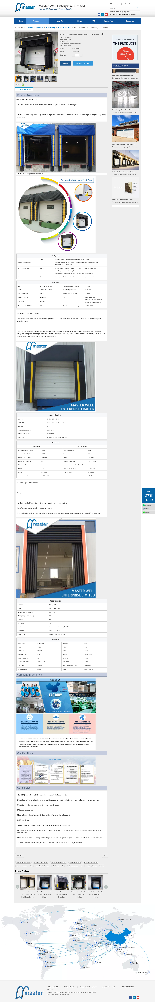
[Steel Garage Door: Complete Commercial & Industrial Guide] (125, 126)
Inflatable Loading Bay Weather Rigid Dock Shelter (46, 894)
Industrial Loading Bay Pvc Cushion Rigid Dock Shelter (29, 894)
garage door (126, 11)
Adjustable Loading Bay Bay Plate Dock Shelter (97, 894)
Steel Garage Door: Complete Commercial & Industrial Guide (124, 129)
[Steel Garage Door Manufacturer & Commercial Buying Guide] (125, 92)
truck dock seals (75, 862)
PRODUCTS (53, 986)
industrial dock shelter (58, 862)
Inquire (65, 63)
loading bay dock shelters (95, 866)
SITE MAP (92, 992)
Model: (62, 48)
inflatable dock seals (91, 862)
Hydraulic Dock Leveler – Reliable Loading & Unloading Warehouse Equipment (124, 157)
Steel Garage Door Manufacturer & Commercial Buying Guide (124, 94)
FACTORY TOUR (88, 986)
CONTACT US (108, 986)
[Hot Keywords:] (138, 8)
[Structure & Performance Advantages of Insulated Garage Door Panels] (125, 182)
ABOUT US (69, 986)
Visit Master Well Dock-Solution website (123, 14)
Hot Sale (50, 989)
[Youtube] (106, 14)
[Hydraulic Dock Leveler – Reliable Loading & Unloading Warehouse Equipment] (125, 154)
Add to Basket (84, 63)
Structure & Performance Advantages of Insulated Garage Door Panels (124, 184)
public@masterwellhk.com (126, 4)
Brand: (62, 51)
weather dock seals (42, 866)
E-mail (147, 508)
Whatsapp (148, 505)
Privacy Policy (127, 986)
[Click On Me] (125, 47)
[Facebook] (99, 14)
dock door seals (58, 866)
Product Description (24, 89)
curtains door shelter (41, 862)
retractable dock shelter (24, 866)
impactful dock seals (23, 862)
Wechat (147, 512)
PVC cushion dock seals (75, 866)
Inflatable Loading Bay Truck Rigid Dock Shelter (80, 894)
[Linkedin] (102, 14)
